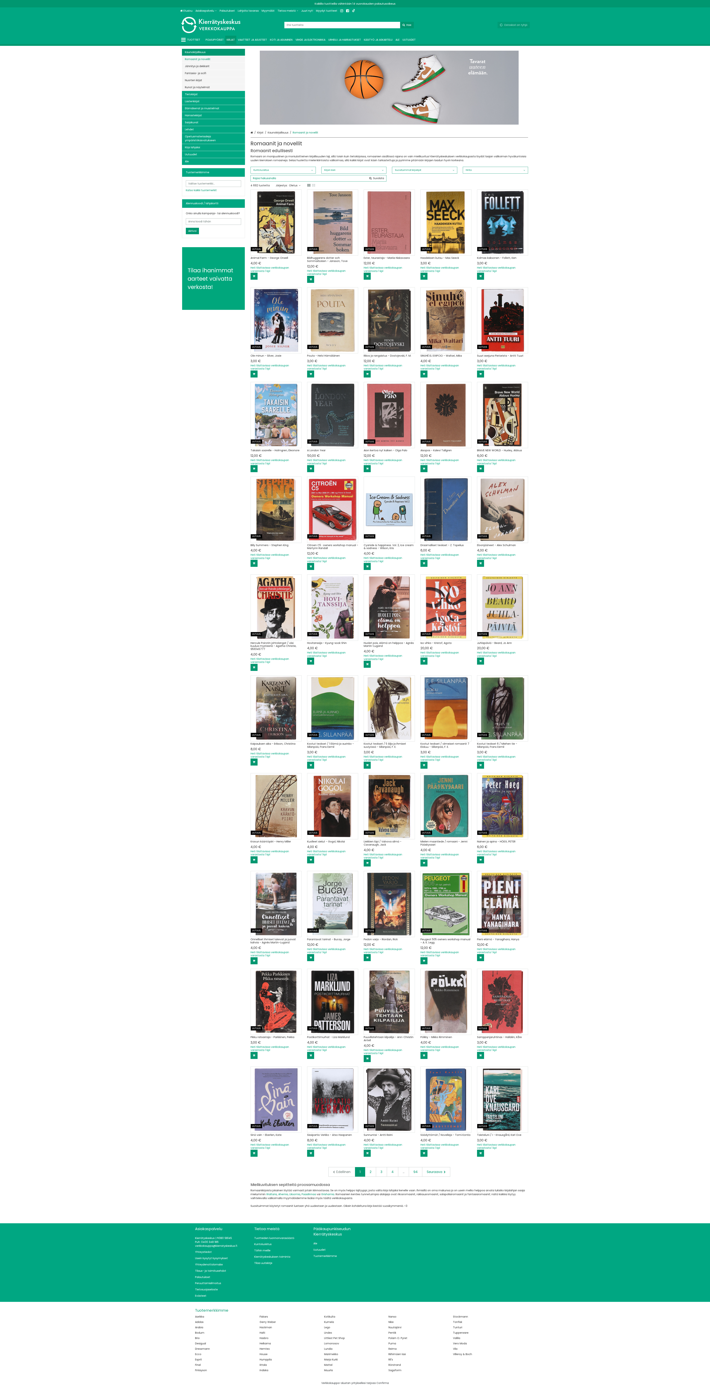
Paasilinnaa (309, 1194)
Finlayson (201, 1370)
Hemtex (265, 1349)
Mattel (328, 1365)
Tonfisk (457, 1322)
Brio (197, 1338)
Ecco (198, 1354)
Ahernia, (283, 1194)
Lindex (328, 1333)
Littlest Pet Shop (334, 1338)
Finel (198, 1365)
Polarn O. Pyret (397, 1338)
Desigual (200, 1343)
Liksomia (294, 1194)
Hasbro (264, 1338)
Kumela (329, 1322)
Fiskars (264, 1316)
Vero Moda (460, 1343)
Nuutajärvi (394, 1327)
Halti (262, 1333)
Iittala (263, 1365)
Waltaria (271, 1194)
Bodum (199, 1333)
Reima (392, 1349)
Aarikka (199, 1316)
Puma (392, 1343)
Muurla (328, 1370)
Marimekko (331, 1354)
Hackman (266, 1327)
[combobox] (349, 25)
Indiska (264, 1370)
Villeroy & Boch (462, 1354)
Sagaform (394, 1370)
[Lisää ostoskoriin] (254, 276)
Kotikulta (329, 1316)
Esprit (198, 1359)
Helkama (265, 1343)
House (264, 1354)
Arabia (199, 1327)
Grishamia (327, 1194)
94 (415, 1172)
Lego (327, 1327)
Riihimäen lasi (397, 1354)
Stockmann (460, 1316)
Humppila (266, 1359)
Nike (391, 1322)
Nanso (392, 1316)
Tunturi (457, 1327)
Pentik (392, 1333)
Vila (455, 1349)
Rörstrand (394, 1365)
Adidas (199, 1322)
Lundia (328, 1349)
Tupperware (461, 1333)
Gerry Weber (268, 1322)
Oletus (293, 185)
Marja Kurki (331, 1359)
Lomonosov (331, 1343)
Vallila (456, 1338)
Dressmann (202, 1349)
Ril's (390, 1359)
